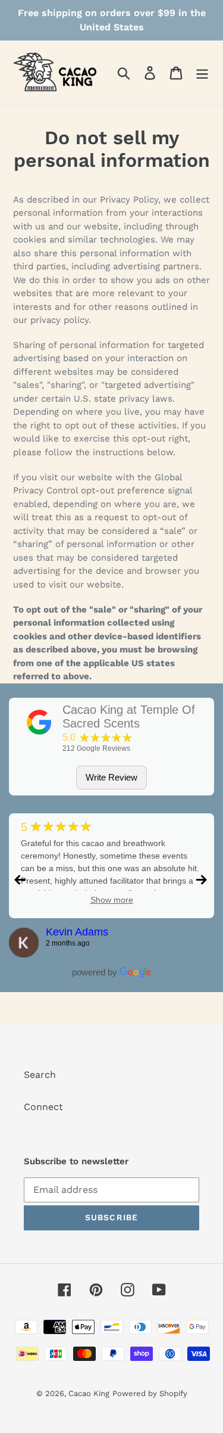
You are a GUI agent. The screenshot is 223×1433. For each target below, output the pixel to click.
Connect (43, 1106)
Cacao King (88, 1393)
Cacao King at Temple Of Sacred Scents (128, 717)
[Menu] (202, 73)
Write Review (111, 777)
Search (40, 1074)
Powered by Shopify (149, 1393)
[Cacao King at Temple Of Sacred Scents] (39, 722)
